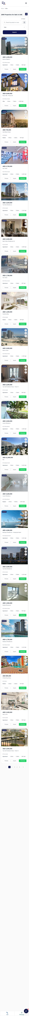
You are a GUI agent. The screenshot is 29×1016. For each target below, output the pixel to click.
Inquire (14, 69)
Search (14, 32)
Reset (23, 18)
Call (7, 1014)
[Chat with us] (26, 1011)
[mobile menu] (26, 3)
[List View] (26, 14)
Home (2, 8)
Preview (6, 69)
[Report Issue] (26, 45)
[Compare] (26, 42)
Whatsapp (21, 1014)
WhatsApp (22, 69)
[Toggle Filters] (24, 22)
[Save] (26, 39)
